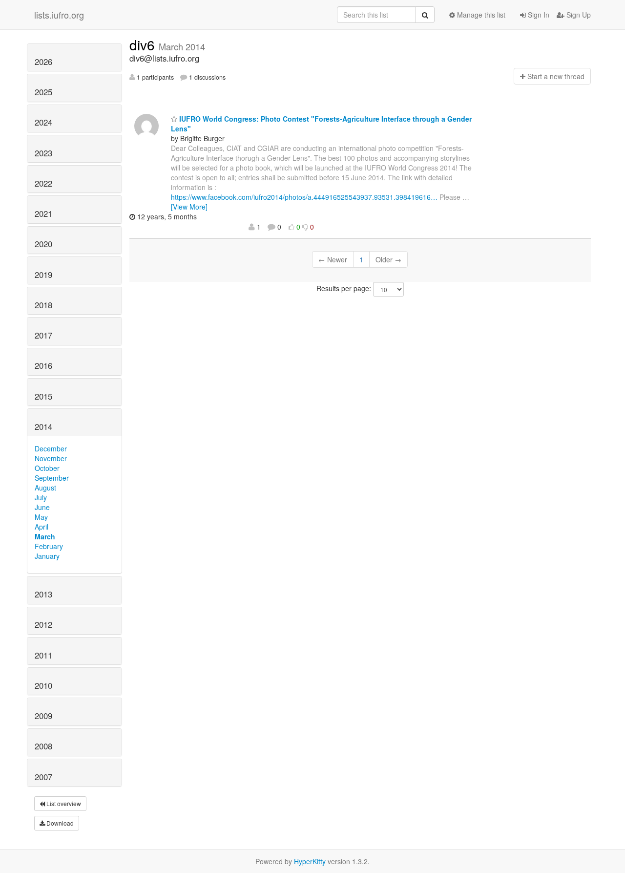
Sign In (537, 15)
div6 (144, 44)
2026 (43, 61)
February (49, 546)
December (51, 448)
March (45, 536)
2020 (43, 244)
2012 (43, 624)
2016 (43, 365)
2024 (43, 122)
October (47, 468)
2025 (43, 92)
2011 (43, 655)
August (45, 487)
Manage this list (480, 15)
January (47, 556)
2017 (43, 335)
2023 (43, 153)
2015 (43, 396)
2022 (43, 183)
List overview (63, 803)
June (42, 507)
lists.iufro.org (59, 14)
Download (59, 823)
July (41, 497)
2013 (43, 594)
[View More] (189, 207)
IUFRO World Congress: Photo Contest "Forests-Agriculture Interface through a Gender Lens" (321, 123)
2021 (43, 213)
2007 (43, 777)
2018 (43, 305)
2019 (43, 274)
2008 (43, 746)
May (41, 517)
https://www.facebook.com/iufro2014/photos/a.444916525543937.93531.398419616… (304, 197)
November (51, 458)
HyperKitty (310, 861)
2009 (43, 716)
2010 (43, 685)
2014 (43, 426)
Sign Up (577, 15)
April (41, 527)
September (52, 478)
